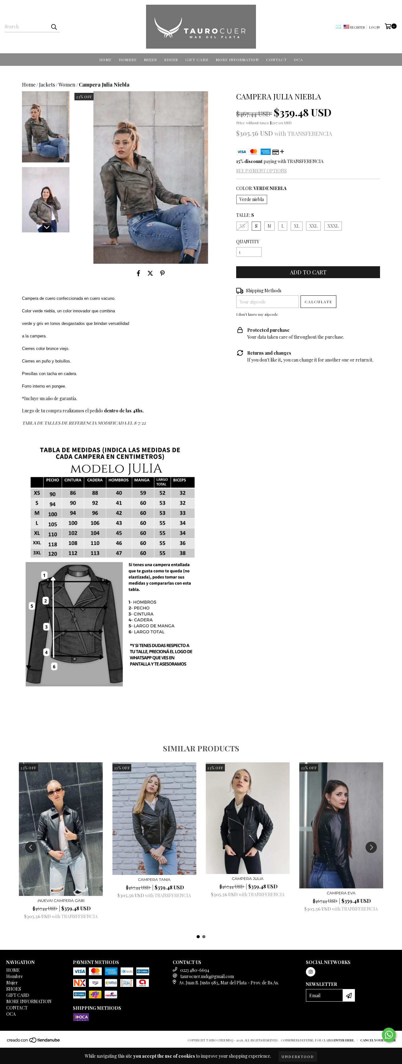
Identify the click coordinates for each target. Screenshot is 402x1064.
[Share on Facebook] (138, 273)
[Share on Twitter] (150, 273)
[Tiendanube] (33, 1042)
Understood (298, 1056)
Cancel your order (378, 1040)
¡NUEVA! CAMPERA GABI (60, 900)
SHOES (171, 59)
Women (66, 85)
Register (357, 27)
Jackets (47, 85)
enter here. (344, 1040)
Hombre (128, 59)
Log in (374, 27)
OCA (298, 59)
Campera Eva (341, 893)
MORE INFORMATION (237, 59)
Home (28, 84)
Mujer (150, 59)
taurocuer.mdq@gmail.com (207, 976)
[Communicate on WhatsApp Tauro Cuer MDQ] (389, 1035)
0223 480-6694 (194, 970)
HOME (105, 59)
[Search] (53, 26)
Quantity (247, 242)
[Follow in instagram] (310, 972)
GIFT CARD (197, 59)
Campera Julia (247, 878)
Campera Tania (154, 879)
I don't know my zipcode (257, 314)
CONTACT (276, 59)
